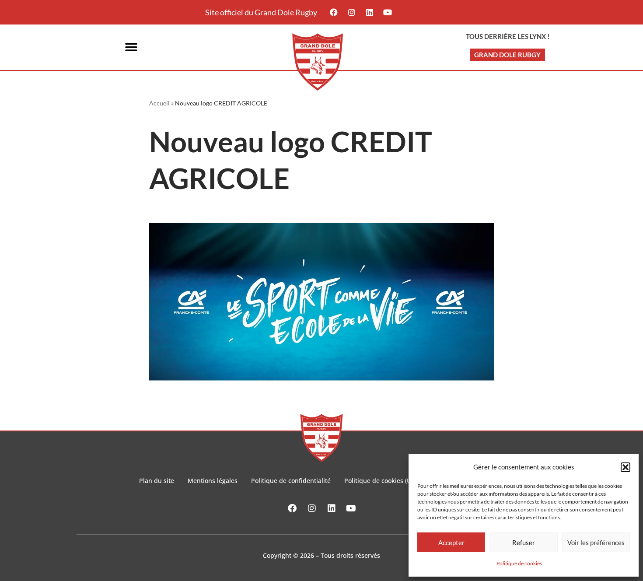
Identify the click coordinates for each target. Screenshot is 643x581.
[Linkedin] (369, 12)
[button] (625, 467)
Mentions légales (213, 480)
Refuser (523, 542)
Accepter (451, 542)
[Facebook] (334, 12)
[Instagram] (352, 12)
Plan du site (156, 480)
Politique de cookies (519, 563)
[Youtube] (387, 12)
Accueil (159, 103)
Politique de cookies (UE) (380, 480)
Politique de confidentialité (291, 480)
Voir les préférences (596, 542)
